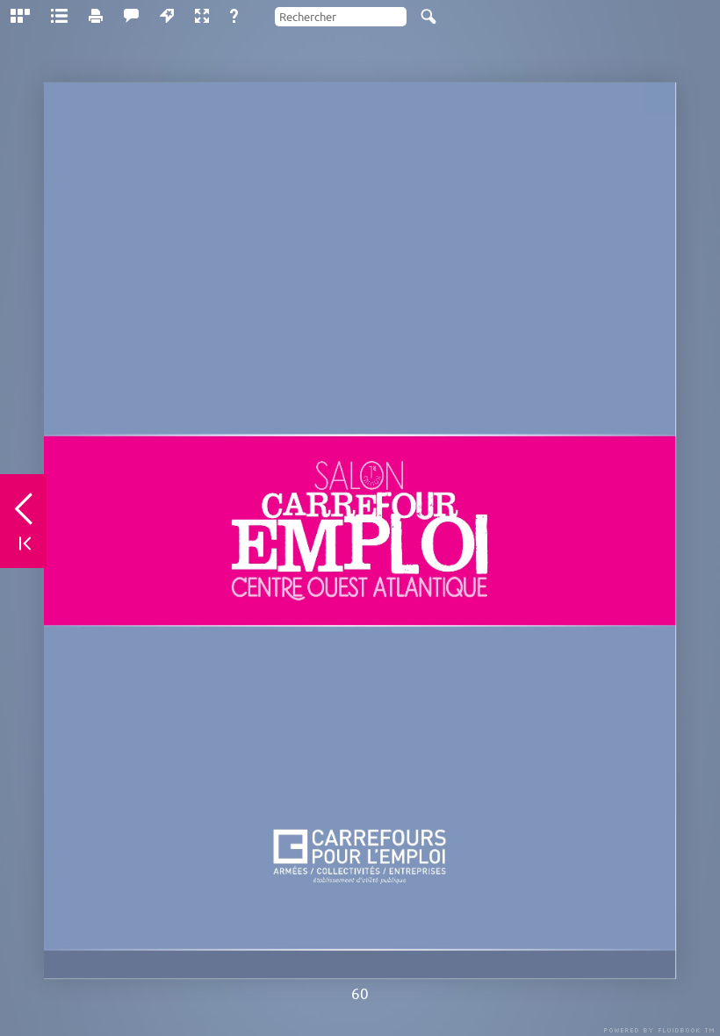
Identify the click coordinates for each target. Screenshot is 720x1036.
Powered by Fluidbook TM (659, 1030)
